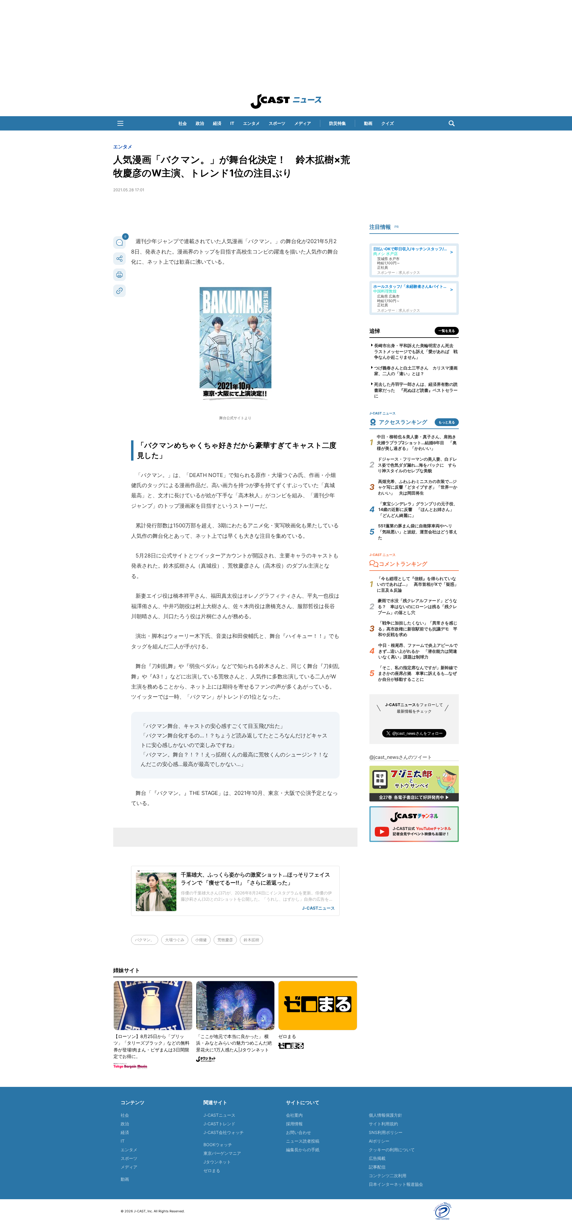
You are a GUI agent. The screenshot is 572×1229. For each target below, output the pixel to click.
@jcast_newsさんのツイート (400, 757)
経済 (217, 123)
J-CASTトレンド (219, 1123)
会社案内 (294, 1115)
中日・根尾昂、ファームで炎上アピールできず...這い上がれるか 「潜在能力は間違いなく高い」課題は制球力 (418, 651)
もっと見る (447, 422)
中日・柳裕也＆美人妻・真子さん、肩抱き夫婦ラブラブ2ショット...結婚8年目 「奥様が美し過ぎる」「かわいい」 (417, 442)
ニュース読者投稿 (302, 1140)
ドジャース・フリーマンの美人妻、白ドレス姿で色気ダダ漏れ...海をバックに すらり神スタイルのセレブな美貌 (417, 464)
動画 (368, 123)
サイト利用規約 (383, 1123)
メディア (302, 123)
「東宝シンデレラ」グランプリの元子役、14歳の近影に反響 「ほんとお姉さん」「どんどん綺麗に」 (418, 509)
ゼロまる (211, 1170)
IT (232, 123)
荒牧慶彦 (225, 939)
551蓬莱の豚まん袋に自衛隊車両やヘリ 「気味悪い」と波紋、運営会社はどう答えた (417, 531)
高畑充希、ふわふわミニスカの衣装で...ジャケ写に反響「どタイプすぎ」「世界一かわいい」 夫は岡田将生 (417, 487)
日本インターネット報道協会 (396, 1184)
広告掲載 (377, 1158)
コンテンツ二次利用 (387, 1175)
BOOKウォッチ (217, 1144)
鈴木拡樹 (251, 939)
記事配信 (377, 1166)
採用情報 (294, 1123)
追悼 (374, 331)
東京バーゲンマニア (222, 1153)
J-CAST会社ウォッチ (223, 1132)
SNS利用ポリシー (385, 1132)
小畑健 (201, 939)
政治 (200, 123)
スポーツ (277, 123)
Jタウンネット (217, 1161)
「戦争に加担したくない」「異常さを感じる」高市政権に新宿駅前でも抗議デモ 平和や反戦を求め (417, 628)
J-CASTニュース (219, 1115)
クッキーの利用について (392, 1149)
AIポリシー (379, 1140)
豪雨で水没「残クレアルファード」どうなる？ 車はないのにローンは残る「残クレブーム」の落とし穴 (417, 606)
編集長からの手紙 (302, 1149)
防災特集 (337, 123)
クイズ (387, 123)
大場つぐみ (174, 939)
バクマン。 (144, 939)
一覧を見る (447, 331)
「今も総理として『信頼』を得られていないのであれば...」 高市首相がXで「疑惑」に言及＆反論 (417, 584)
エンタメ (251, 123)
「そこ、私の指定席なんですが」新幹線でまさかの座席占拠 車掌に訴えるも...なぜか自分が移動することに (417, 673)
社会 (182, 123)
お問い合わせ (298, 1132)
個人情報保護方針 (385, 1115)
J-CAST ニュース (286, 101)
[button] (120, 123)
